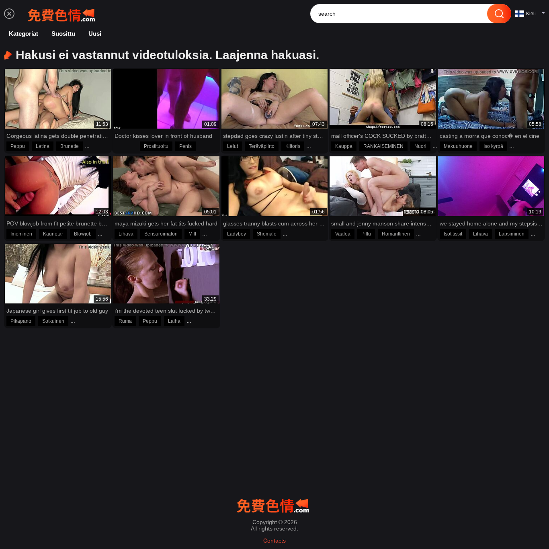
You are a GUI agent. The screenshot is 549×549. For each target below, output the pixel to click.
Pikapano (20, 321)
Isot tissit (453, 234)
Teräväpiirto (261, 146)
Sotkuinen (53, 321)
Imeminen (21, 234)
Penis (185, 146)
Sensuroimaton (161, 234)
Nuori (420, 146)
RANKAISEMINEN (383, 146)
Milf (192, 234)
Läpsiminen (511, 234)
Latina (42, 146)
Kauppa (343, 146)
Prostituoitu (156, 146)
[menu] (9, 13)
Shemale (267, 234)
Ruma (125, 321)
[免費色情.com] (63, 14)
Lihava (126, 234)
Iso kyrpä (493, 146)
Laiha (174, 321)
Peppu (17, 146)
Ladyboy (236, 234)
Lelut (232, 146)
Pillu (366, 234)
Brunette (69, 146)
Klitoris (292, 146)
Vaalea (342, 234)
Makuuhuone (458, 146)
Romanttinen (396, 234)
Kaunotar (53, 234)
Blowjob (83, 234)
